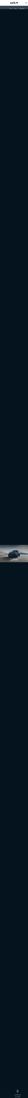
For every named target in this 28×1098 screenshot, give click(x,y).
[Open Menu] (26, 3)
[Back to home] (14, 3)
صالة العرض (21, 8)
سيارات (15, 8)
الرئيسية (26, 8)
